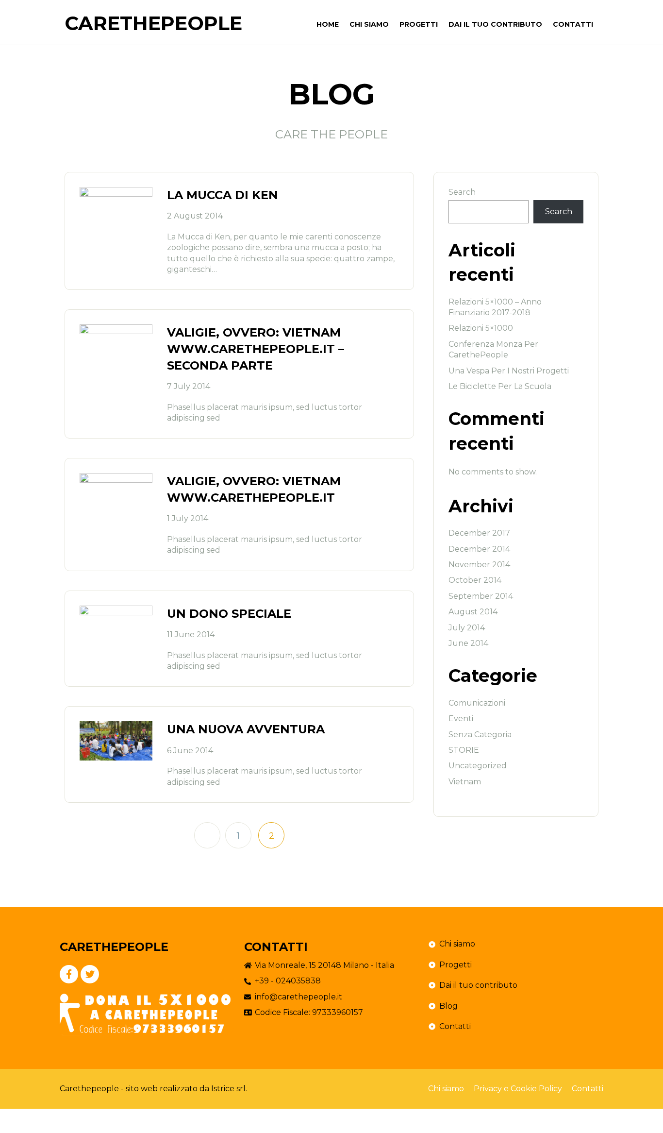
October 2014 (474, 580)
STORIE (463, 750)
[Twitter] (90, 974)
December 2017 (479, 533)
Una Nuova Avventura (246, 729)
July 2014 (466, 627)
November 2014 (479, 564)
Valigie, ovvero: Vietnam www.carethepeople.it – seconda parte (255, 348)
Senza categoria (480, 734)
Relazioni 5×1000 (480, 328)
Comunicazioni (476, 703)
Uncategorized (477, 765)
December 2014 (479, 549)
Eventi (460, 718)
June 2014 (468, 643)
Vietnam (464, 781)
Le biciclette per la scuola (499, 386)
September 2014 (480, 596)
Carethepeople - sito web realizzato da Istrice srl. (153, 1088)
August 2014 (472, 611)
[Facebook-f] (69, 974)
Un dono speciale (229, 614)
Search (462, 192)
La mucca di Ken (222, 195)
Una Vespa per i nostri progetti (508, 370)
